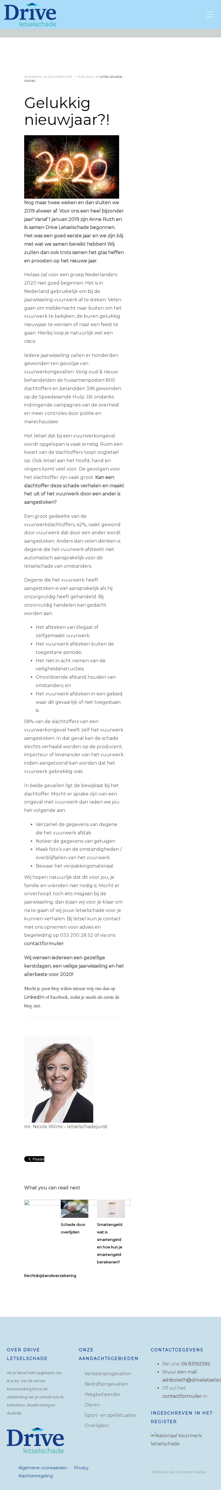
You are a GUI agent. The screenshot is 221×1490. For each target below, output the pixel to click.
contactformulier (44, 943)
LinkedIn (34, 997)
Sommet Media (190, 1472)
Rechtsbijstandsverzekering (50, 1275)
